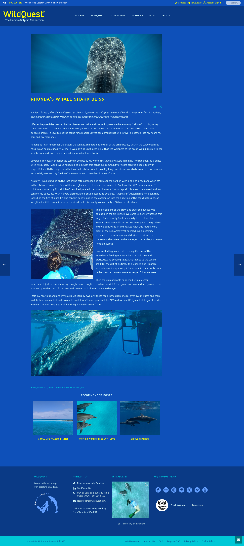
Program (119, 15)
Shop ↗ (166, 15)
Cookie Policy (208, 541)
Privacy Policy (191, 541)
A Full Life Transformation (53, 439)
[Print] (155, 107)
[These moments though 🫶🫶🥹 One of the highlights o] (130, 500)
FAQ (161, 541)
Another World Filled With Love (97, 439)
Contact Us (149, 541)
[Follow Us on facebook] (158, 490)
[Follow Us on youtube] (205, 490)
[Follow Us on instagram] (173, 490)
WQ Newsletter (132, 541)
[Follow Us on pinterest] (181, 490)
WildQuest (97, 15)
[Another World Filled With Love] (97, 418)
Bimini (33, 388)
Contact (182, 3)
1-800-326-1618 (15, 3)
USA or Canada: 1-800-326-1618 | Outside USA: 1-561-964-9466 (93, 494)
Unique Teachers (140, 439)
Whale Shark (69, 388)
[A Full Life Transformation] (53, 418)
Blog (152, 15)
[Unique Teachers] (140, 418)
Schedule (137, 15)
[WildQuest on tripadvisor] (162, 505)
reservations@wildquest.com (91, 501)
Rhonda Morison (55, 388)
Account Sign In (213, 3)
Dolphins (79, 15)
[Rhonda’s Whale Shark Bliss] (96, 63)
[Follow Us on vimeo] (197, 490)
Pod (45, 388)
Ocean (40, 388)
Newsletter (196, 3)
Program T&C (173, 541)
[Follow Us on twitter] (189, 490)
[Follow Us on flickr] (166, 490)
